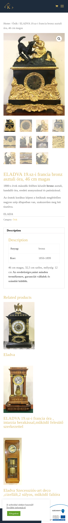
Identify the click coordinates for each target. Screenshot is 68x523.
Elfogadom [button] (14, 513)
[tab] (34, 230)
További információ (16, 507)
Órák (15, 23)
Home (6, 23)
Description (14, 230)
